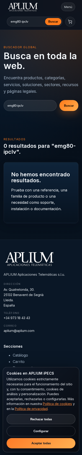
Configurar (41, 431)
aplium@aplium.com (19, 331)
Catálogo (20, 355)
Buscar (53, 21)
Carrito (19, 361)
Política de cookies (57, 404)
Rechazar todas (41, 419)
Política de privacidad (31, 409)
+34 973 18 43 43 (17, 318)
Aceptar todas (41, 443)
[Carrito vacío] (70, 22)
